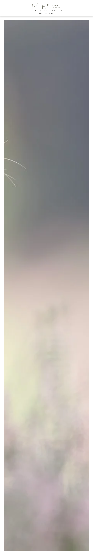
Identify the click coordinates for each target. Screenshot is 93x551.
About (32, 11)
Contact (51, 13)
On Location (39, 11)
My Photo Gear (43, 13)
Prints (61, 11)
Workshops (47, 11)
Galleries (55, 11)
